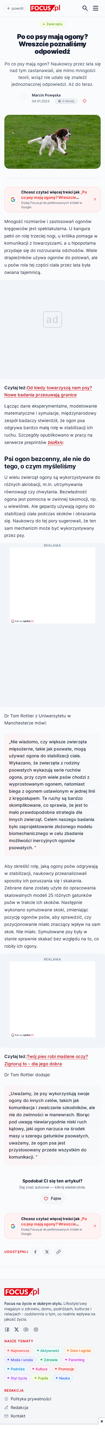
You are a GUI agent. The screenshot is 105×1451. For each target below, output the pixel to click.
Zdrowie (51, 1360)
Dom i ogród (80, 1350)
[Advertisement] (52, 583)
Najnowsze (20, 1350)
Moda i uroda (22, 1360)
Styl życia (19, 1378)
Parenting (77, 1360)
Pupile (43, 1378)
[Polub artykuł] (84, 101)
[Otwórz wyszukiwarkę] (85, 8)
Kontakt (18, 1415)
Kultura (41, 1369)
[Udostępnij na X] (47, 1252)
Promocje (66, 1369)
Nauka (64, 1378)
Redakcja (19, 1407)
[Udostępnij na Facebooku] (35, 1252)
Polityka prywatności (31, 1398)
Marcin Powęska (46, 95)
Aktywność (49, 1350)
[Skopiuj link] (58, 1252)
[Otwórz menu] (96, 8)
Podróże (18, 1369)
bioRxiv (55, 442)
